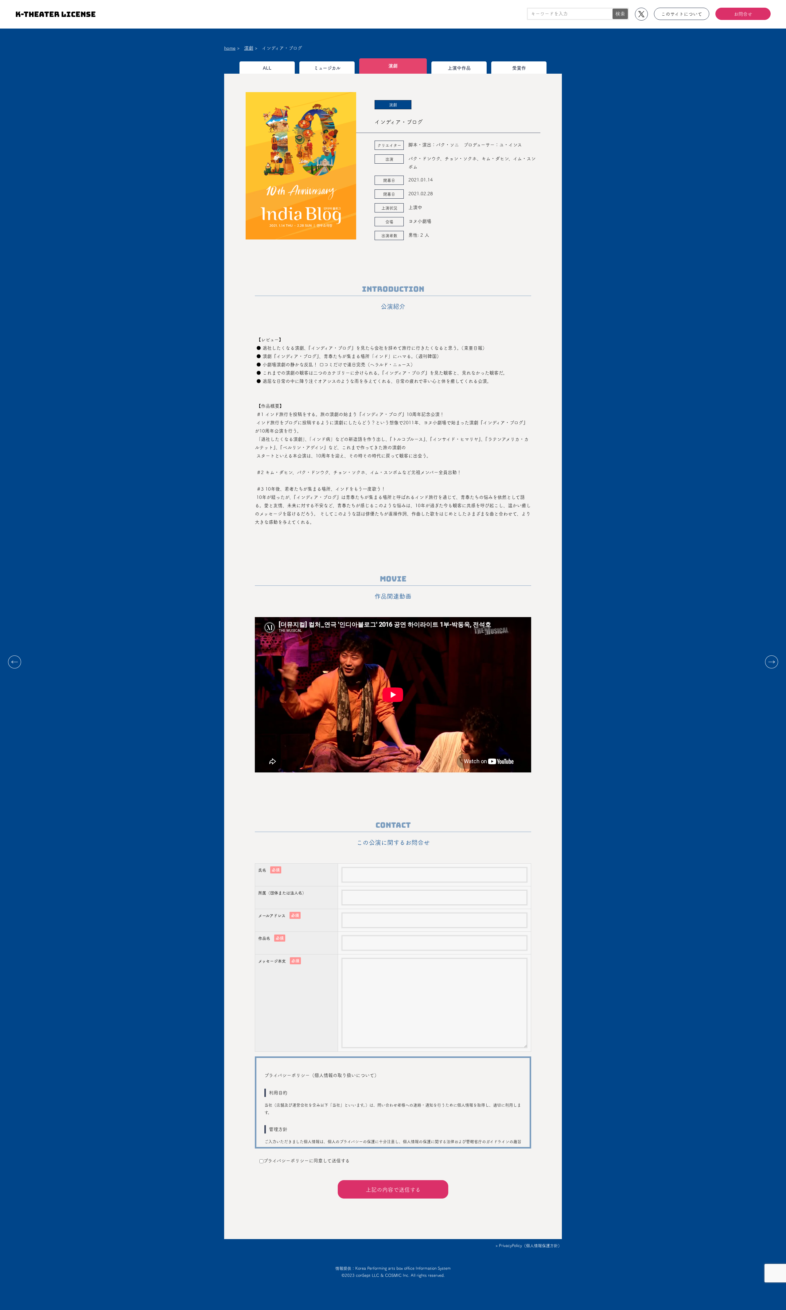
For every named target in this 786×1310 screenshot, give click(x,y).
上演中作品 (459, 68)
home (229, 48)
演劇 (248, 48)
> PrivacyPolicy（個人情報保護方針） (529, 1246)
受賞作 (519, 68)
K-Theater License (55, 14)
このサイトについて (681, 14)
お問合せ (743, 14)
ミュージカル (327, 68)
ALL (267, 68)
